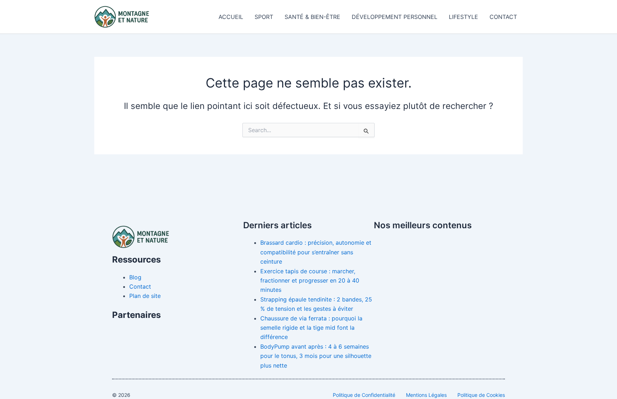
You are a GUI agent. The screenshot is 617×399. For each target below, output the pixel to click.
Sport (264, 16)
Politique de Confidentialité (364, 395)
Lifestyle (463, 16)
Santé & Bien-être (312, 16)
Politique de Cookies (481, 395)
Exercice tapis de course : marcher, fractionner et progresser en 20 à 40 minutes (309, 281)
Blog (135, 277)
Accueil (231, 16)
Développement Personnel (394, 16)
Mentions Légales (426, 395)
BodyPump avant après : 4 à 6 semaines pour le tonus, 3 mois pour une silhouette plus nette (315, 356)
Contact (503, 16)
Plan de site (145, 295)
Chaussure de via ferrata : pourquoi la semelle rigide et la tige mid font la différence (311, 328)
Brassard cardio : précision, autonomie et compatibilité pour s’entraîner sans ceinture (315, 252)
